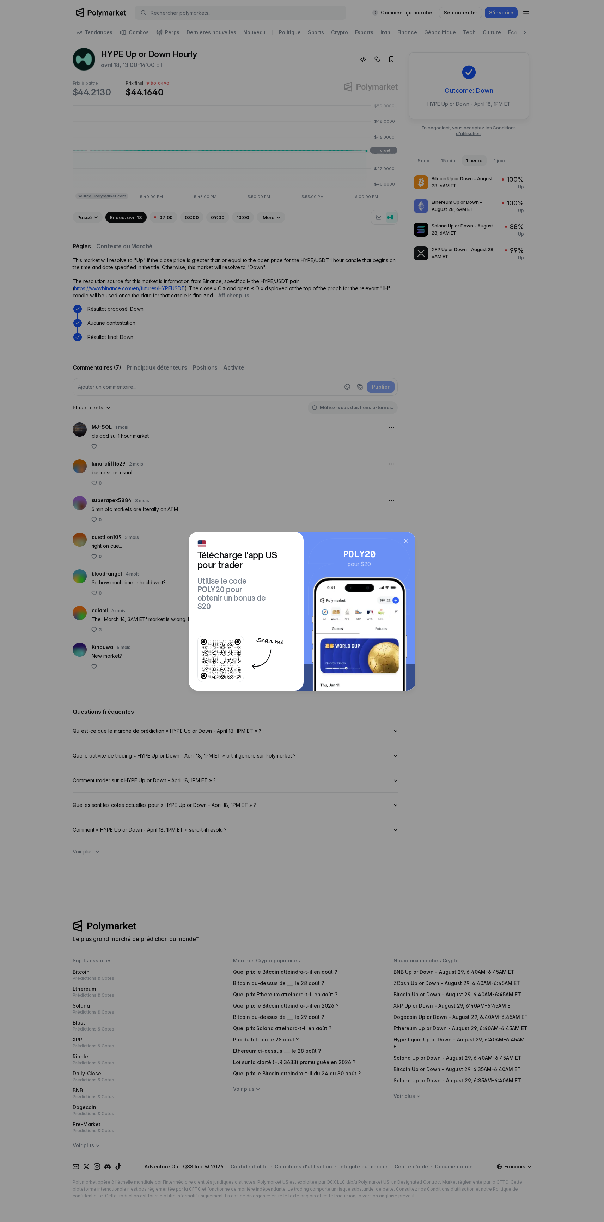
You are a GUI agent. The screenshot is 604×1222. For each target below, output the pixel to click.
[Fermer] (406, 541)
